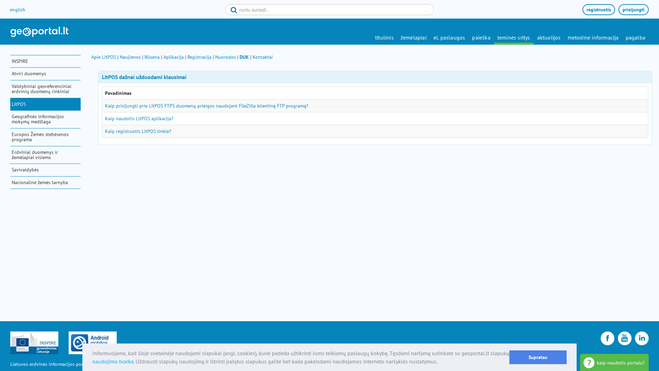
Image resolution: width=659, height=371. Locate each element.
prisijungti (634, 10)
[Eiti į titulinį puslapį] (39, 32)
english (17, 10)
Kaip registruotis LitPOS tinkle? (138, 131)
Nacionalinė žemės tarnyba (40, 182)
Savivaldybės (25, 170)
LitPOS (19, 104)
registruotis (599, 10)
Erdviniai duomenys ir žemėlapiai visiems (35, 154)
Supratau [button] (538, 357)
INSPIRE (20, 61)
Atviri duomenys (29, 73)
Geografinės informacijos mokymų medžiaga (38, 119)
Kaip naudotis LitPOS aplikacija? (139, 118)
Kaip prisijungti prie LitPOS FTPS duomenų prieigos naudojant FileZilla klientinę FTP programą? (206, 106)
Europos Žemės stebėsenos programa (40, 137)
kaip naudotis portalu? (621, 363)
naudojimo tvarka (113, 361)
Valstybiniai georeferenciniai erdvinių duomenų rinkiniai (41, 88)
